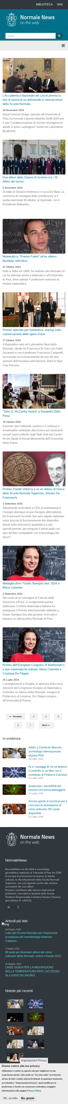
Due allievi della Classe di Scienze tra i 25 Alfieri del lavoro (30, 179)
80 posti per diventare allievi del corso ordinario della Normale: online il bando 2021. (33, 954)
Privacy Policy (34, 1091)
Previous (16, 716)
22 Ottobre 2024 (12, 266)
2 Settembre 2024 (12, 503)
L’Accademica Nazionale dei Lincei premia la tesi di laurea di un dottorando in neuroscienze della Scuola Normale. (33, 100)
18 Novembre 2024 (13, 110)
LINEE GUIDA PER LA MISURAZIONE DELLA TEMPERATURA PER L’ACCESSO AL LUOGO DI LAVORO (32, 971)
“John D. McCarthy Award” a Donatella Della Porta (31, 413)
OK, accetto (10, 1098)
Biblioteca (44, 4)
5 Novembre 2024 (12, 187)
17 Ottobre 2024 (12, 340)
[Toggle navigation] (63, 45)
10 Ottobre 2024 (12, 421)
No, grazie (27, 1098)
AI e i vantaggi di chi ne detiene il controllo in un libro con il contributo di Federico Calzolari (47, 770)
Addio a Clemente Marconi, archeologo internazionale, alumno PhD (45, 751)
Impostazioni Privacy (34, 1060)
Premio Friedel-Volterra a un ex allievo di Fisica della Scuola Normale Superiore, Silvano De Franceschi (33, 493)
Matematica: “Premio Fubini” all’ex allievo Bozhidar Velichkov (29, 258)
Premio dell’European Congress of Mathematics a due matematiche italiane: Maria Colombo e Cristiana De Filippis (34, 669)
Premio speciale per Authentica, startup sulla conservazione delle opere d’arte (32, 332)
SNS (60, 4)
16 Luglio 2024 (11, 679)
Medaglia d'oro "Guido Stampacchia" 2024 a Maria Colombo (31, 585)
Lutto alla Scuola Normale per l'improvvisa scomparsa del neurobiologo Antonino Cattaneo (31, 936)
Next (44, 725)
